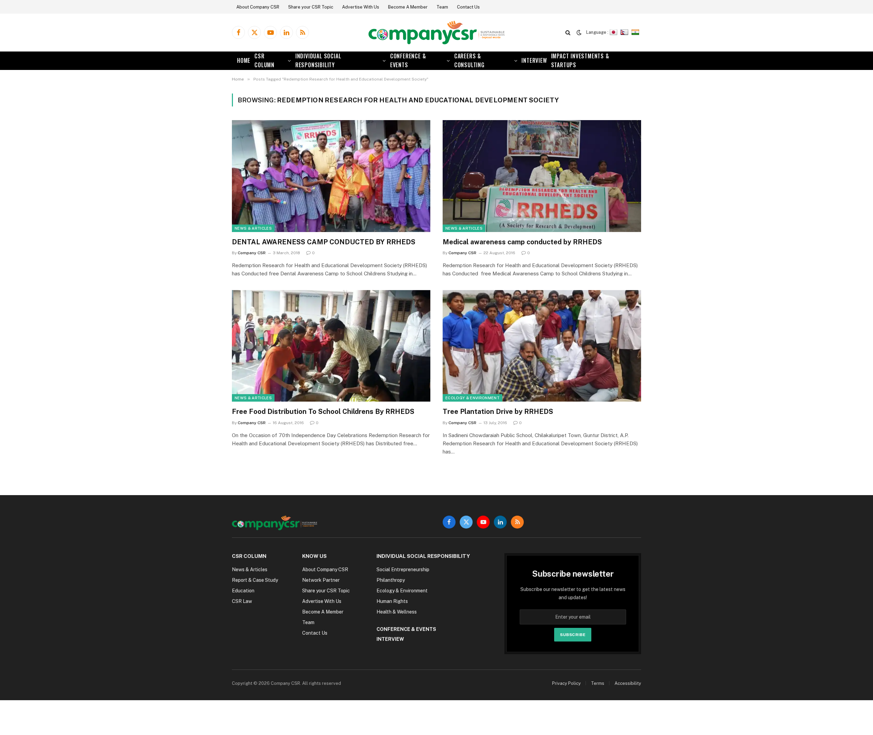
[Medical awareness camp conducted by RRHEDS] (542, 176)
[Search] (568, 32)
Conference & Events (408, 60)
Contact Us (468, 7)
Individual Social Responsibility (318, 60)
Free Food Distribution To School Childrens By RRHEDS (323, 411)
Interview (534, 60)
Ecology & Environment (472, 398)
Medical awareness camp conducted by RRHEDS (522, 242)
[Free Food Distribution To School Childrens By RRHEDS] (331, 346)
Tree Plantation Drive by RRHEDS (498, 411)
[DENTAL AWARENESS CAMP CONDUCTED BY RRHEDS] (331, 176)
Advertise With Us (360, 7)
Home (243, 60)
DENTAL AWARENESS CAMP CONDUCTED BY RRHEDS (323, 242)
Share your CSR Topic (310, 7)
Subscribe (573, 634)
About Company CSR (257, 7)
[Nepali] (625, 32)
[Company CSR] (436, 32)
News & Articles (253, 228)
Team (442, 7)
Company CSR (252, 252)
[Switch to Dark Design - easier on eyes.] (579, 32)
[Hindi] (636, 32)
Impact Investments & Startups (580, 60)
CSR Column (264, 60)
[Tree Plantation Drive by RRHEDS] (542, 346)
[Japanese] (614, 32)
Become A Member (408, 7)
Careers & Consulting (469, 60)
